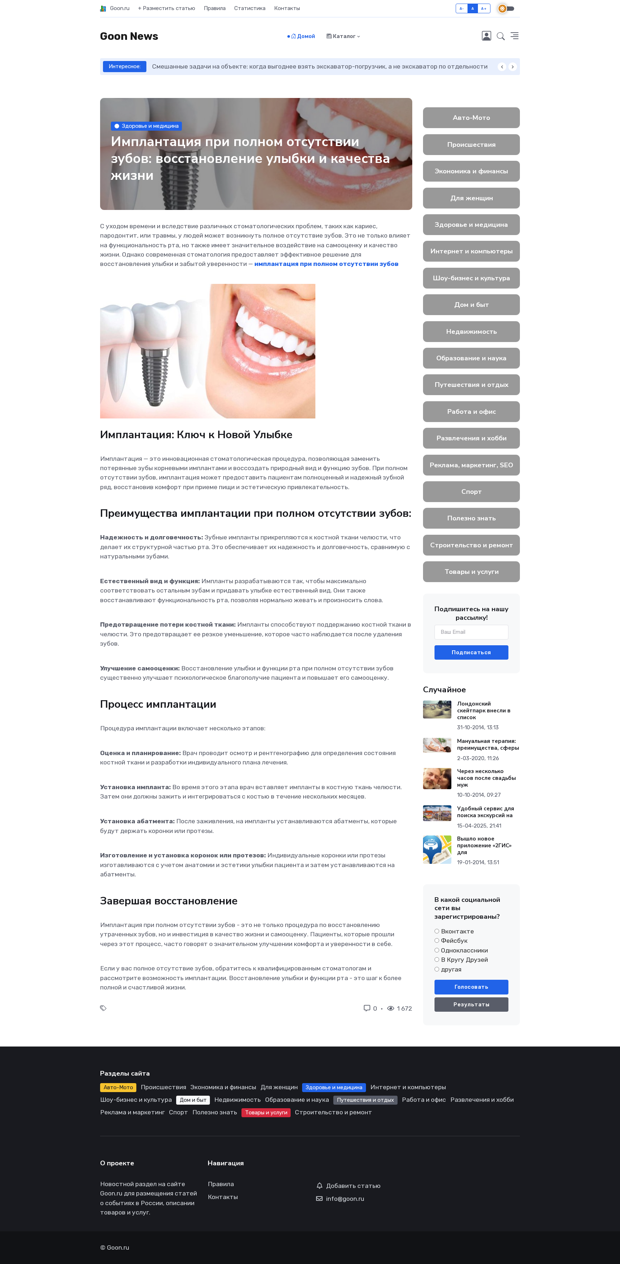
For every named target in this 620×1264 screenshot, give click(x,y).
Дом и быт (471, 304)
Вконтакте (457, 931)
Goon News (129, 36)
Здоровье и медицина (150, 126)
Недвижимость (471, 331)
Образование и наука (471, 358)
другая (451, 969)
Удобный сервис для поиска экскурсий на (485, 812)
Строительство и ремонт (471, 545)
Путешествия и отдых (471, 384)
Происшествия (471, 144)
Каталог (344, 36)
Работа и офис (471, 411)
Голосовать (471, 987)
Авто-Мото (471, 117)
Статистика (250, 8)
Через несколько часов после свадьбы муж (486, 778)
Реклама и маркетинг (132, 1112)
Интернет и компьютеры (472, 251)
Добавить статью (353, 1185)
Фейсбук (454, 940)
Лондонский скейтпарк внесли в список (484, 710)
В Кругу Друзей (464, 959)
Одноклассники (464, 950)
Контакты (287, 8)
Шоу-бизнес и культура (471, 278)
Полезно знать (471, 518)
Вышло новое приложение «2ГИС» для (484, 845)
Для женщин (471, 198)
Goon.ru (118, 8)
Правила (215, 8)
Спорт (471, 491)
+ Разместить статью (166, 8)
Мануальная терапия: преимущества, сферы (488, 745)
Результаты (471, 1004)
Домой (305, 36)
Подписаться (471, 652)
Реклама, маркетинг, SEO (471, 465)
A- (462, 8)
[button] (501, 36)
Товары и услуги (472, 571)
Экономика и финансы (471, 171)
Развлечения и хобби (472, 438)
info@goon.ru (345, 1198)
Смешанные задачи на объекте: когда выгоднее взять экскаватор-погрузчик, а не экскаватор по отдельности (320, 66)
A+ (484, 8)
